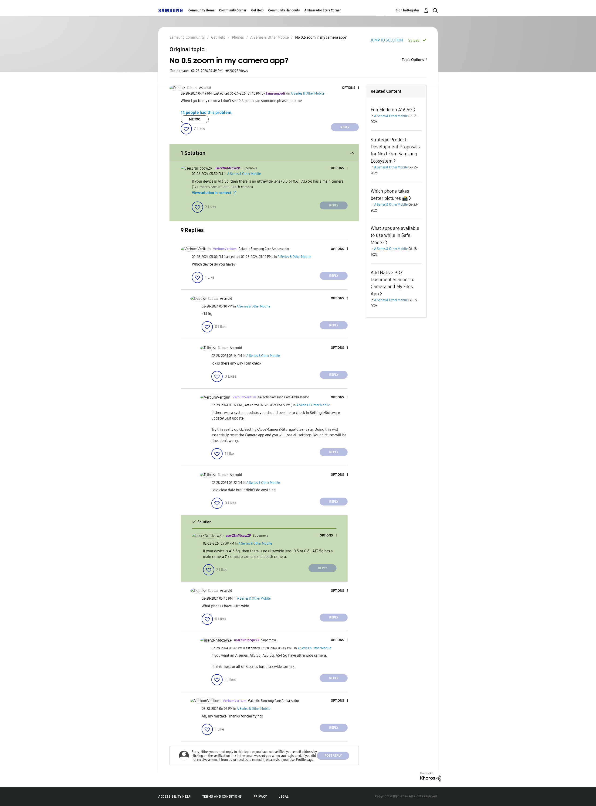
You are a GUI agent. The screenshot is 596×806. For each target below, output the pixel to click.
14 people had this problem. (207, 112)
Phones (238, 37)
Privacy (260, 797)
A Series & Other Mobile (269, 37)
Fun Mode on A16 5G (391, 110)
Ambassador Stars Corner (322, 10)
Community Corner (233, 10)
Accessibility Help (174, 797)
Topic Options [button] (413, 60)
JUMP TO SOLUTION (386, 40)
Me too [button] (194, 119)
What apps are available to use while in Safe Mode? (395, 235)
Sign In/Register (407, 10)
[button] (351, 88)
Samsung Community (187, 37)
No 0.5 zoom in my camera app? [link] (321, 37)
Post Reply (333, 756)
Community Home (201, 10)
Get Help (257, 10)
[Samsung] (170, 10)
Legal (284, 797)
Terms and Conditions (222, 797)
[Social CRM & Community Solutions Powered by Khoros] (430, 777)
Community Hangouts (284, 10)
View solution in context (211, 193)
